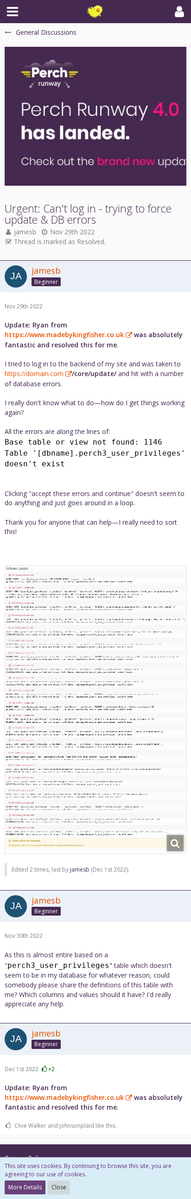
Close (58, 1187)
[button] (12, 11)
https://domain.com (34, 373)
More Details (25, 1187)
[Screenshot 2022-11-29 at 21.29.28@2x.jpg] (95, 709)
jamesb (25, 231)
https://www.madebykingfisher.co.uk (64, 334)
